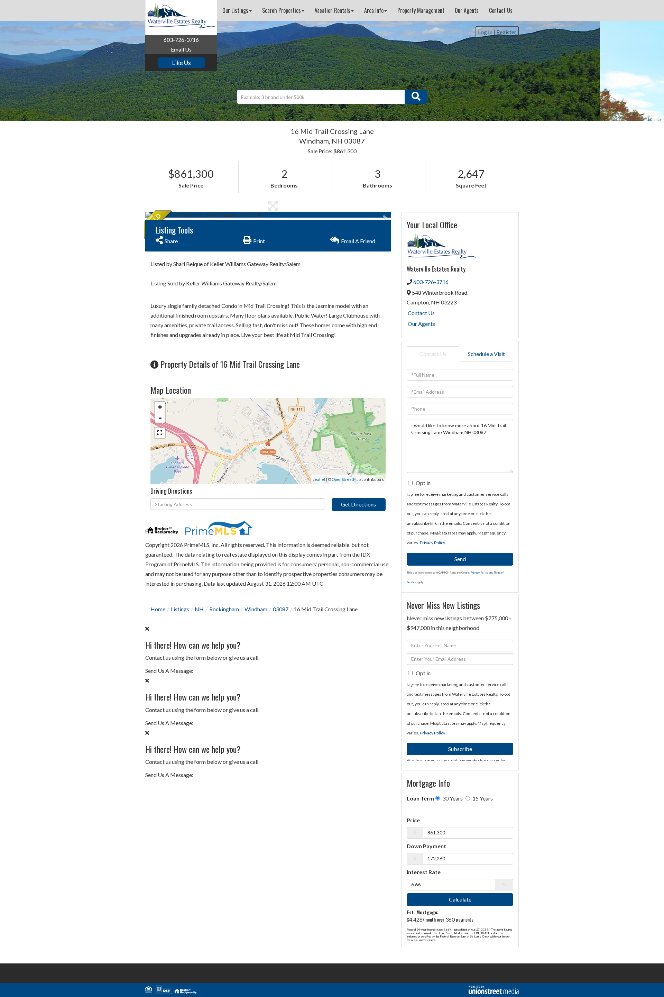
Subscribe (460, 749)
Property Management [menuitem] (420, 10)
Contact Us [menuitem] (501, 10)
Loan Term (420, 798)
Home (157, 609)
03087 (280, 609)
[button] (416, 97)
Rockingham (224, 609)
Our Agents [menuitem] (467, 10)
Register (506, 32)
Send (460, 559)
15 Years (482, 798)
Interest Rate (424, 872)
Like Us (181, 62)
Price (413, 820)
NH (199, 609)
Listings (180, 609)
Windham (256, 609)
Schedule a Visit (486, 353)
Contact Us (421, 313)
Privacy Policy (432, 542)
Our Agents (421, 323)
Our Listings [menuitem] (235, 10)
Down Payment (426, 846)
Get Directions (358, 504)
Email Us (181, 49)
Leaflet (319, 479)
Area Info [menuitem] (374, 10)
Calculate (460, 899)
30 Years (452, 798)
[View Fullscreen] (160, 433)
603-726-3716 (181, 39)
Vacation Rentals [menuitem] (332, 10)
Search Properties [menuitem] (281, 10)
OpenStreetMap (346, 479)
